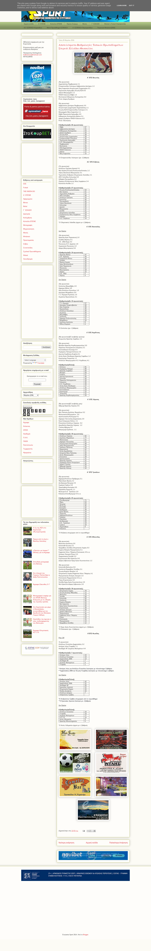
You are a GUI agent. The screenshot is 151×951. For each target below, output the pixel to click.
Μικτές (84, 24)
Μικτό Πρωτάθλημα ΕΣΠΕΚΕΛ (57, 28)
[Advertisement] (38, 158)
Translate (40, 363)
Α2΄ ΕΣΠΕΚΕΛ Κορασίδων (33, 28)
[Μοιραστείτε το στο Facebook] (94, 831)
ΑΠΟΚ (25, 430)
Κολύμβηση (27, 218)
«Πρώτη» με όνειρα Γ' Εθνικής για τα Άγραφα (41, 551)
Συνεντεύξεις (28, 248)
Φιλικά (25, 255)
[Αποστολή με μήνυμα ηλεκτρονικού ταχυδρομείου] (88, 831)
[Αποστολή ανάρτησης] (83, 831)
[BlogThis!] (90, 831)
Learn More (122, 5)
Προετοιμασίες (28, 240)
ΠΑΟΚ (25, 441)
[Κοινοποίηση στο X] (92, 831)
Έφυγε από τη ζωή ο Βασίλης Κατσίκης (40, 540)
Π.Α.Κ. (25, 438)
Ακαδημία (26, 434)
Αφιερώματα (27, 199)
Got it (131, 5)
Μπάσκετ (26, 236)
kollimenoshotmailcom (32, 55)
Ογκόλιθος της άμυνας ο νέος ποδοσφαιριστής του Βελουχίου (42, 621)
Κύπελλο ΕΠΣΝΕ (56, 24)
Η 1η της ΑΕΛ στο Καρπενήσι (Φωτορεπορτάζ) (39, 530)
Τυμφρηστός (28, 449)
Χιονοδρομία (27, 259)
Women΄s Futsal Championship (115, 24)
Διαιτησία (26, 214)
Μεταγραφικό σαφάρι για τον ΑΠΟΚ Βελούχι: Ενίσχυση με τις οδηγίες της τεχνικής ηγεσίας (42, 599)
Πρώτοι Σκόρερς (72, 24)
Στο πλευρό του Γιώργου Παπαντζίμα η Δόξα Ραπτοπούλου (41, 575)
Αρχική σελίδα (29, 24)
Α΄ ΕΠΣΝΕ (42, 24)
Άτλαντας (26, 426)
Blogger (85, 935)
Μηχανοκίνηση (28, 229)
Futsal (25, 187)
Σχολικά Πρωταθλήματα (32, 251)
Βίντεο (25, 202)
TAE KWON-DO (29, 191)
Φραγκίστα (27, 453)
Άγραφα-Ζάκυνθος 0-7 (41, 584)
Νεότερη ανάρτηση (66, 843)
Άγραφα (26, 422)
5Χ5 (24, 184)
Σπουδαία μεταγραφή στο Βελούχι (41, 563)
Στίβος (25, 244)
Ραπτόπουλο (28, 445)
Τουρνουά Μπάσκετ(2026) (106, 28)
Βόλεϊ (25, 206)
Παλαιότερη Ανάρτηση (118, 843)
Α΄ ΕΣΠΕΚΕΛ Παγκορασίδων (83, 28)
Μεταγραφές (27, 225)
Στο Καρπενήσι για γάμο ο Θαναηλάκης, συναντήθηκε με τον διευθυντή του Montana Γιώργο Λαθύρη (42, 611)
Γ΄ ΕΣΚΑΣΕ (96, 24)
